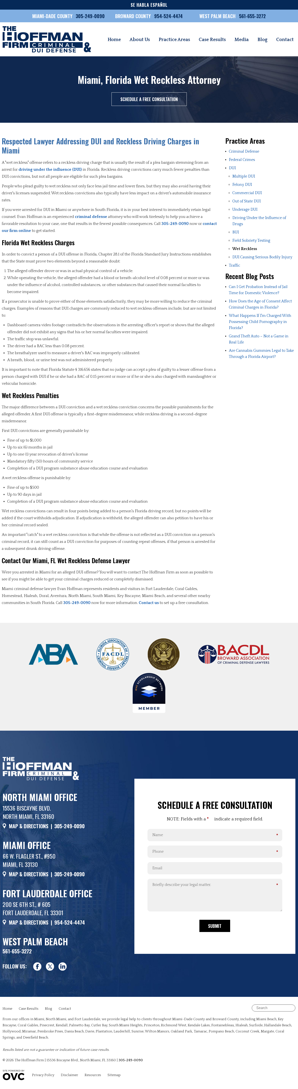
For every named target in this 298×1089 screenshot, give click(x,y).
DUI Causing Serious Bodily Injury (262, 257)
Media (242, 39)
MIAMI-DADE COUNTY (52, 15)
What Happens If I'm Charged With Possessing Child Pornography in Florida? (260, 322)
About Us (140, 39)
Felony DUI (242, 185)
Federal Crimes (242, 160)
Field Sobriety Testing (251, 240)
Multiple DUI (243, 176)
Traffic (234, 265)
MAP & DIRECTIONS (28, 826)
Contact (285, 39)
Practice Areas (174, 39)
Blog (262, 39)
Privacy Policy (43, 1075)
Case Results (212, 39)
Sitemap (114, 1075)
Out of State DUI (246, 201)
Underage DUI (244, 209)
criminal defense (91, 217)
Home (114, 39)
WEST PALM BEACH (218, 15)
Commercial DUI (247, 193)
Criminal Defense (244, 151)
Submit (214, 926)
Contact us (149, 603)
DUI (232, 168)
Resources (93, 1075)
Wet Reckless (244, 249)
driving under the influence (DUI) (50, 169)
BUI (235, 232)
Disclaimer (69, 1075)
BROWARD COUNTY (133, 15)
